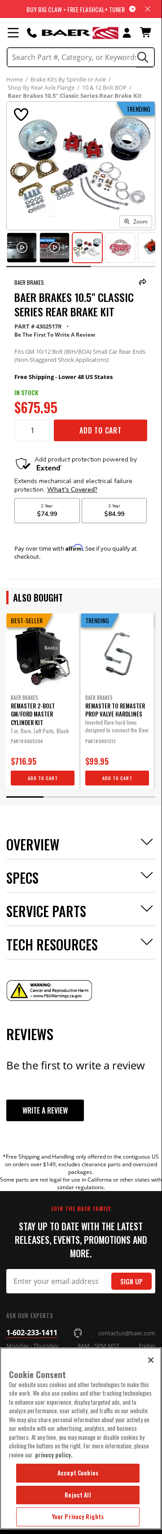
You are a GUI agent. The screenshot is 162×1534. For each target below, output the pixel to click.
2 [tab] (62, 797)
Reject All (78, 1494)
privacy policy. (54, 1454)
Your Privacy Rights (78, 1516)
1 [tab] (25, 797)
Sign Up (131, 1281)
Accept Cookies (77, 1472)
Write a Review (45, 1110)
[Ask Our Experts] (32, 32)
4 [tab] (136, 797)
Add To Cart (100, 430)
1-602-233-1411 (31, 1333)
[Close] (151, 1360)
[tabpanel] (42, 701)
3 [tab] (99, 797)
